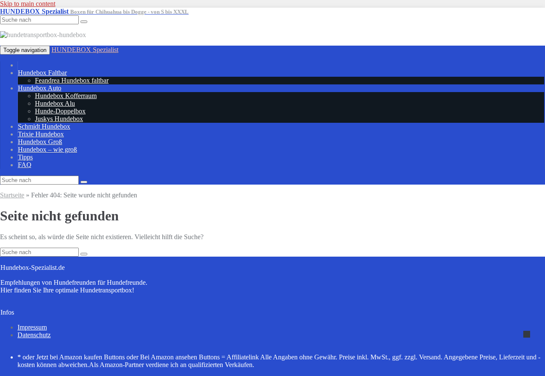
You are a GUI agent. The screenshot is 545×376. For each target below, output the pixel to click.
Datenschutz (34, 334)
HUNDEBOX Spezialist (85, 49)
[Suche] (83, 182)
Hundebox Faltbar (42, 72)
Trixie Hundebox (41, 134)
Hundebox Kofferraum (66, 95)
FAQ (25, 164)
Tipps (25, 157)
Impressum (32, 327)
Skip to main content (27, 3)
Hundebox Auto (39, 88)
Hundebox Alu (55, 103)
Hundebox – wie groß (47, 149)
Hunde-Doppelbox (60, 111)
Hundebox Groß (40, 141)
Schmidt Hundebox (44, 126)
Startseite (12, 195)
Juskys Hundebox (59, 118)
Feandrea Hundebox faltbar (72, 80)
